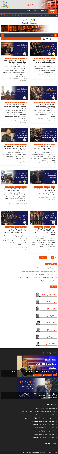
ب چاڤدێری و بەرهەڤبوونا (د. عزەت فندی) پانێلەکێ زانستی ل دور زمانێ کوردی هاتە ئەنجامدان (44, 148)
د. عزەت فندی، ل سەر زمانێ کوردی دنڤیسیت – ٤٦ (43, 428)
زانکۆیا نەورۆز (47, 58)
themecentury (34, 452)
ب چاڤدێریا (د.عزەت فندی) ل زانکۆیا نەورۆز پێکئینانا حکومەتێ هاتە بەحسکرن (44, 62)
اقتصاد (54, 287)
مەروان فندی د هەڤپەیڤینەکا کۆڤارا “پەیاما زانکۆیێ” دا (40, 393)
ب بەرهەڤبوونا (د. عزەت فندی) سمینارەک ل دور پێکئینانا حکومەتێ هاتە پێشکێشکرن (44, 106)
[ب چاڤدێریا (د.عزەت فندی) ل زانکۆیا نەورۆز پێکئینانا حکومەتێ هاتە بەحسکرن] (43, 49)
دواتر (41, 258)
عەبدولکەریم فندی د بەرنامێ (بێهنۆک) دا (36, 10)
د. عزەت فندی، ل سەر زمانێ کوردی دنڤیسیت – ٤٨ (43, 281)
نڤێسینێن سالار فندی (47, 375)
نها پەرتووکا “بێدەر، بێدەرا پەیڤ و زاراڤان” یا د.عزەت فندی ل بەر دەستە (38, 271)
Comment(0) (52, 77)
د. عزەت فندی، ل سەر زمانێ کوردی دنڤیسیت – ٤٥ (43, 431)
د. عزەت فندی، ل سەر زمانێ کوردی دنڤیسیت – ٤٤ (43, 434)
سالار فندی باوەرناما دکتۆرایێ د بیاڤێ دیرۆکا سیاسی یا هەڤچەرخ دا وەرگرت (37, 278)
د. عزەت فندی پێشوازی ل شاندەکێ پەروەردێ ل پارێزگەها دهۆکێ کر (15, 189)
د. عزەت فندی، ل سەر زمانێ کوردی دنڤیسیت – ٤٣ (43, 437)
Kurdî (40, 15)
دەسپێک (53, 58)
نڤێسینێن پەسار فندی (49, 443)
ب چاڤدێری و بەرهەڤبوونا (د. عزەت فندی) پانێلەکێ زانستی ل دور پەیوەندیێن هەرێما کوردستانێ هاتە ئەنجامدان (44, 231)
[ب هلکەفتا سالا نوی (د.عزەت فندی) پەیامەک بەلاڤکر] (43, 177)
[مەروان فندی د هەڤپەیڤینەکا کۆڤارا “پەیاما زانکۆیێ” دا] (29, 388)
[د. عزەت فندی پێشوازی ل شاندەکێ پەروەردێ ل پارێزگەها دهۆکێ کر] (14, 177)
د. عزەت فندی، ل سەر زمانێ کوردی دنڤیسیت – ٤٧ (43, 424)
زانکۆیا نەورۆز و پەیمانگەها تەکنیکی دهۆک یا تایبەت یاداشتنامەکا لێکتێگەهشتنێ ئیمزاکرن (15, 62)
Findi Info (44, 75)
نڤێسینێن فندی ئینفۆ (49, 352)
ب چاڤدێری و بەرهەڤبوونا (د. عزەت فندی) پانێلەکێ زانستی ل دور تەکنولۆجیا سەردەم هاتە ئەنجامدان (15, 231)
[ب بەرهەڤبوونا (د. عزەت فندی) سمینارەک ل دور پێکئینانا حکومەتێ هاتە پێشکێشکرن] (43, 93)
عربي (44, 15)
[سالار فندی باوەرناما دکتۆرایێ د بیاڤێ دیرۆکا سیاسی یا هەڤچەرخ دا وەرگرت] (29, 366)
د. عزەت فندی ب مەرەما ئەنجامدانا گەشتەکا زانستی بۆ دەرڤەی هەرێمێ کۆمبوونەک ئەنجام (15, 106)
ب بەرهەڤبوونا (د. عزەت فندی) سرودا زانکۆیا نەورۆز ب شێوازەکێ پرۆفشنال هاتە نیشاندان (15, 148)
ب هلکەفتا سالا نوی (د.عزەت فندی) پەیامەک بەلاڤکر (44, 189)
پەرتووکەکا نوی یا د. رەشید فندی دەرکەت (45, 268)
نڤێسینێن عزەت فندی (38, 58)
